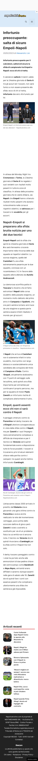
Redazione (17, 755)
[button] (26, 22)
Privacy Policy (27, 755)
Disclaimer (19, 757)
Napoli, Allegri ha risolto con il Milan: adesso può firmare (21, 649)
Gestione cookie (32, 759)
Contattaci (19, 740)
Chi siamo (7, 755)
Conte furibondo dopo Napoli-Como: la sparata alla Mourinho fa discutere (21, 637)
